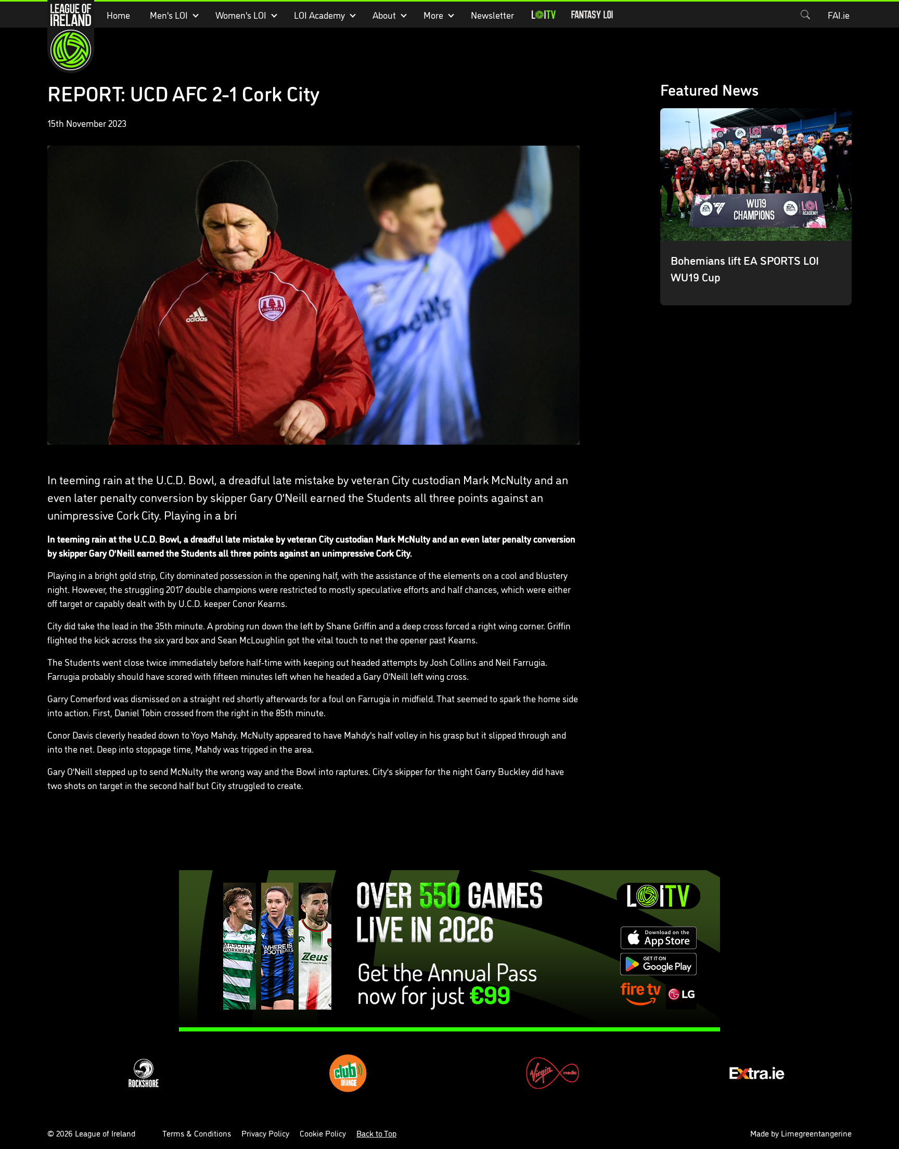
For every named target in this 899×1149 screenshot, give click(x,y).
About (384, 14)
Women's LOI (240, 14)
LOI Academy (319, 14)
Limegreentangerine (816, 1133)
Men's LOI (169, 14)
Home (118, 14)
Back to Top (376, 1133)
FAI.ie (839, 14)
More (433, 14)
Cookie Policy (323, 1133)
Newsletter (492, 14)
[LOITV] (544, 14)
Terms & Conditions (196, 1133)
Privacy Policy (265, 1133)
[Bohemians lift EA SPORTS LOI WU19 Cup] (756, 206)
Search (805, 14)
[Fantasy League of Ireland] (592, 14)
